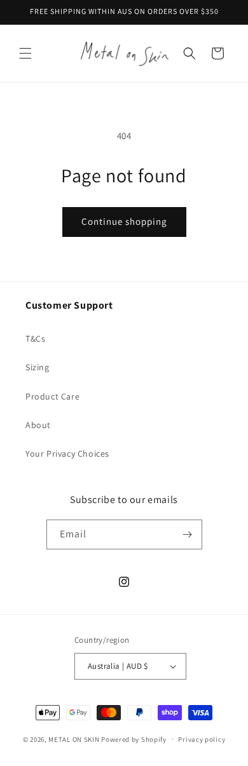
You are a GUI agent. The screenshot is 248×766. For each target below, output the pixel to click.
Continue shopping (124, 221)
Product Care (52, 396)
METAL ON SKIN (73, 738)
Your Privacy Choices (67, 453)
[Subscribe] (188, 534)
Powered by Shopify (134, 738)
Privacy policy (201, 739)
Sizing (37, 367)
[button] (25, 53)
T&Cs (35, 338)
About (38, 425)
